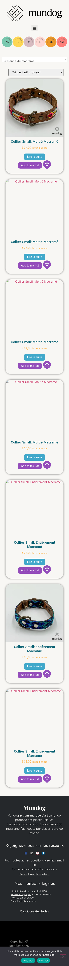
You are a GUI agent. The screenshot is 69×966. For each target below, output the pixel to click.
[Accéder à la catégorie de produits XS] (7, 41)
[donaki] (47, 165)
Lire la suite (34, 156)
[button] (34, 28)
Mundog (34, 807)
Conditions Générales (34, 911)
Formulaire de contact (34, 874)
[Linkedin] (43, 853)
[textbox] (34, 61)
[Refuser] (63, 956)
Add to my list (30, 165)
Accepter (28, 960)
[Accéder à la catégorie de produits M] (29, 41)
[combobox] (34, 59)
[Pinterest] (37, 853)
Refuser (43, 960)
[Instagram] (31, 853)
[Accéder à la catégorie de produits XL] (50, 41)
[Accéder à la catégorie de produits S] (18, 41)
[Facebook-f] (26, 853)
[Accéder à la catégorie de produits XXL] (61, 41)
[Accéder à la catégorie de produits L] (40, 41)
